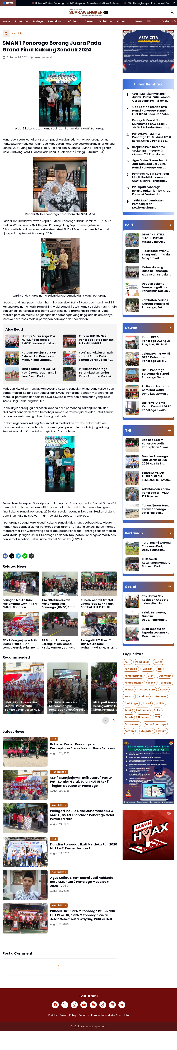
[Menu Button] (4, 12)
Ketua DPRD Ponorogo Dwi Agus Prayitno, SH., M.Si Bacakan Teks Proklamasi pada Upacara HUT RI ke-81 (156, 341)
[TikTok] (102, 1004)
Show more (60, 942)
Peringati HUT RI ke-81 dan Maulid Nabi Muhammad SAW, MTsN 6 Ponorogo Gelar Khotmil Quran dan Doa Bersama (99, 644)
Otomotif (123, 21)
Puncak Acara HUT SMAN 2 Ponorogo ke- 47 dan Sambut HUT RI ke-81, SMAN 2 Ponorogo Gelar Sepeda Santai (98, 603)
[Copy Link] (31, 556)
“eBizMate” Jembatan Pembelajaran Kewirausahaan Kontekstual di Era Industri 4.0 (150, 204)
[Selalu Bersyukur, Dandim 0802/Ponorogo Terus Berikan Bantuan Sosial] (132, 618)
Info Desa (73, 21)
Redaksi (52, 1015)
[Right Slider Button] (173, 21)
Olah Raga (105, 21)
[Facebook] (5, 556)
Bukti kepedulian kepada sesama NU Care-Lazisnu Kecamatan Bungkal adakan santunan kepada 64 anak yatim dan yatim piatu (156, 632)
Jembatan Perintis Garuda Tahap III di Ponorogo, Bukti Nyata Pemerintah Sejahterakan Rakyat (155, 303)
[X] (11, 556)
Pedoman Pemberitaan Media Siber (100, 1015)
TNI (54, 738)
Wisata (151, 21)
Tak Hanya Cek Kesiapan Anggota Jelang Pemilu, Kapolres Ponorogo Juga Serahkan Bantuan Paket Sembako (156, 599)
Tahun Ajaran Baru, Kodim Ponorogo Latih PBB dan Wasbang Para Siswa (155, 509)
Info (126, 1015)
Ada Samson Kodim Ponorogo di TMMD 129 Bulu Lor (156, 492)
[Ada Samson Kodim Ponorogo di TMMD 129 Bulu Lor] (132, 494)
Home (6, 21)
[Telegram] (18, 556)
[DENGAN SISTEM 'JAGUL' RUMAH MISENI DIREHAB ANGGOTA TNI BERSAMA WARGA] (132, 240)
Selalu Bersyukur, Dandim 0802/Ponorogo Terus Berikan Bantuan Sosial (154, 616)
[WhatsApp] (24, 556)
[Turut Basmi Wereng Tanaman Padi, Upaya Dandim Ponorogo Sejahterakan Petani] (132, 548)
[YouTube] (83, 1004)
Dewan (89, 21)
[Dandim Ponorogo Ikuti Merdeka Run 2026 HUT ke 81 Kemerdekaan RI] (25, 852)
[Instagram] (74, 1004)
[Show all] (170, 225)
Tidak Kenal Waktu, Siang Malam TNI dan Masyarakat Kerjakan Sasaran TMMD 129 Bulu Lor (156, 254)
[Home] (6, 33)
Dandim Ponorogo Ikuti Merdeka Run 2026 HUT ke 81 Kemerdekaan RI (83, 846)
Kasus (138, 21)
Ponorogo (21, 21)
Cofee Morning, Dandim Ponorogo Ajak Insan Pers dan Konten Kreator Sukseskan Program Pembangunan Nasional (156, 271)
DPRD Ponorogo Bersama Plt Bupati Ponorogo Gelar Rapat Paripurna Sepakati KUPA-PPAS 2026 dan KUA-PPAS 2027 (156, 373)
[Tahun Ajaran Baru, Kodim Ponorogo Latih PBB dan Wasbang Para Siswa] (132, 511)
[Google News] (93, 1004)
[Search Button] (172, 12)
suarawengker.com (94, 1026)
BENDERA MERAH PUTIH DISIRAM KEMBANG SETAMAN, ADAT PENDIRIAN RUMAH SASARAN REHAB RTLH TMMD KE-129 (156, 476)
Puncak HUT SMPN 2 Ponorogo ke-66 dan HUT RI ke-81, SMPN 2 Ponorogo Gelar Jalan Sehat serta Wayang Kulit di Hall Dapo (97, 340)
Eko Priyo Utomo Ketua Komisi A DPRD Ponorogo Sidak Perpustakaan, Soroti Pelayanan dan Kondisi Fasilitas (156, 406)
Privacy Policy (68, 1015)
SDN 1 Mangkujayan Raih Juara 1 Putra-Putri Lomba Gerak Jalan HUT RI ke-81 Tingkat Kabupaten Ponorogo (96, 356)
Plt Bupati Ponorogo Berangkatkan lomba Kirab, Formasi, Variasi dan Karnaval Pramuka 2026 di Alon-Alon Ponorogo (95, 372)
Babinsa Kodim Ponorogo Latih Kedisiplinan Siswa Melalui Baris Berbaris (82, 746)
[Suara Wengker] (88, 12)
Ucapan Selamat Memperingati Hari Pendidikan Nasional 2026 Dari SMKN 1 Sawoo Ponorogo (156, 287)
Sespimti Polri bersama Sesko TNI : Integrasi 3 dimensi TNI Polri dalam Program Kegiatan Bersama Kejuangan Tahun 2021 (151, 150)
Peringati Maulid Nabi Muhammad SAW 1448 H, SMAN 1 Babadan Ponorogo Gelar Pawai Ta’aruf (20, 603)
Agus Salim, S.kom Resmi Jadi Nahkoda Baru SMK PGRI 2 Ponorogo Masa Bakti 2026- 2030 (81, 882)
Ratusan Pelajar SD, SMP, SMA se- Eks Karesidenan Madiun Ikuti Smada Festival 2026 (39, 356)
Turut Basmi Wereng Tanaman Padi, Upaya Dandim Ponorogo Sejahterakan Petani (156, 546)
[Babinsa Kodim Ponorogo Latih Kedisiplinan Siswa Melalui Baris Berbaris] (25, 752)
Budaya (38, 21)
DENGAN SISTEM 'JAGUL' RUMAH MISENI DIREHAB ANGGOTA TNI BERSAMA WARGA (154, 238)
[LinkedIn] (112, 1004)
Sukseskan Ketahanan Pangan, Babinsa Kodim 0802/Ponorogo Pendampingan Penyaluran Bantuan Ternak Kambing (156, 562)
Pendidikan (55, 21)
